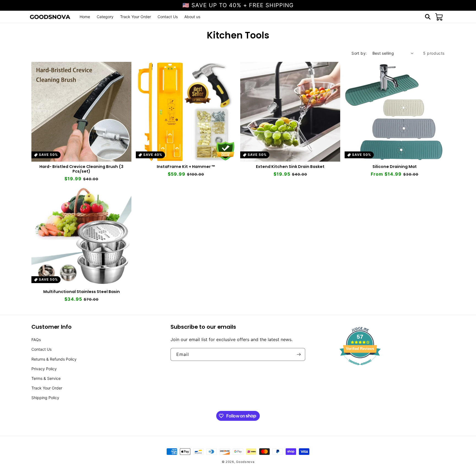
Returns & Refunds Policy (54, 359)
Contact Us (41, 349)
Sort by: (359, 53)
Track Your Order (46, 388)
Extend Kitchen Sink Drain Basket (290, 166)
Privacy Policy (44, 368)
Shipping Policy (45, 397)
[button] (428, 17)
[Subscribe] (299, 354)
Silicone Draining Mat (394, 166)
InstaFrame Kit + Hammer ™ (186, 166)
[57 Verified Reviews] (360, 368)
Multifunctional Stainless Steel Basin (81, 291)
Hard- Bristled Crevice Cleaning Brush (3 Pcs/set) (81, 169)
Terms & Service (46, 378)
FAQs (36, 339)
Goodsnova (245, 462)
